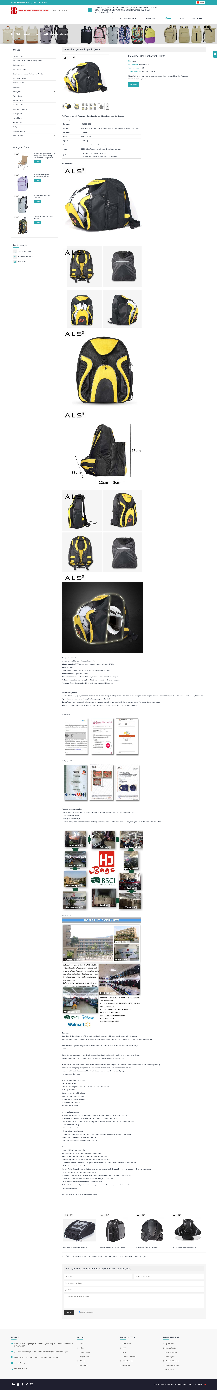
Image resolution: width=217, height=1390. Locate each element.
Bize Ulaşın (197, 18)
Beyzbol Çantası (171, 1352)
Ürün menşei (133, 64)
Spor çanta (17, 91)
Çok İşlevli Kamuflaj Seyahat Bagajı (44, 218)
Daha (38, 162)
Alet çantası (17, 122)
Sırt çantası (17, 87)
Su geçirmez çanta (20, 69)
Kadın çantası (18, 136)
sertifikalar (126, 1365)
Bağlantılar (171, 1337)
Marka (130, 61)
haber (82, 1348)
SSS (124, 1348)
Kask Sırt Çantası (111, 1256)
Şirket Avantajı (128, 1361)
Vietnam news (85, 1352)
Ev (112, 18)
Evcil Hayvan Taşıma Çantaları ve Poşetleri (28, 74)
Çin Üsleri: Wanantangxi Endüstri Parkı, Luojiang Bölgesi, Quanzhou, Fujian (41, 1351)
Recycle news (84, 1356)
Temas (15, 1337)
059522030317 (23, 261)
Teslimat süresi (134, 68)
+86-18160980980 (40, 3)
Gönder (69, 1312)
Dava (124, 1352)
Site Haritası (84, 1365)
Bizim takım (127, 1344)
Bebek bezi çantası (20, 109)
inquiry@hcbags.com (21, 3)
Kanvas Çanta (18, 100)
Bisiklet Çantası (18, 83)
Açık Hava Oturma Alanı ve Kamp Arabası (28, 61)
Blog (182, 18)
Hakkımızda (150, 18)
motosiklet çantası (79, 1256)
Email (134, 84)
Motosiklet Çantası (31, 34)
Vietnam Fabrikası (128, 18)
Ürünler (167, 18)
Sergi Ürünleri (18, 56)
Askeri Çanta (17, 118)
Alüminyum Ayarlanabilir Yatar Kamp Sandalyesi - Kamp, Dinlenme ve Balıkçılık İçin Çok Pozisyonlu (44, 156)
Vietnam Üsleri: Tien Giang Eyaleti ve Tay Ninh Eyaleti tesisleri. (36, 1357)
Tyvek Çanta (17, 96)
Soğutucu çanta (18, 65)
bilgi (80, 1337)
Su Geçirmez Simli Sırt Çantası (42, 197)
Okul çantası (17, 113)
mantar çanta (18, 105)
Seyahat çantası (19, 131)
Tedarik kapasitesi (135, 71)
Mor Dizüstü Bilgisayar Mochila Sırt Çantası (42, 176)
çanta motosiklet (126, 1256)
